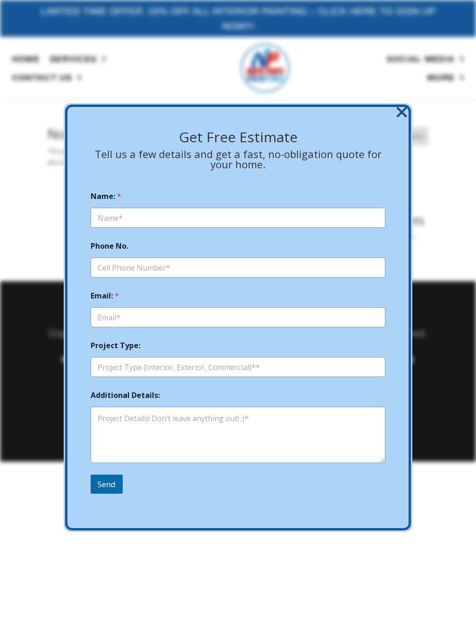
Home (26, 59)
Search (413, 136)
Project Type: (115, 345)
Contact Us (42, 77)
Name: (106, 196)
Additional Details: (125, 395)
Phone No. (109, 246)
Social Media (421, 59)
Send (107, 484)
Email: (105, 295)
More (441, 77)
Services (73, 59)
